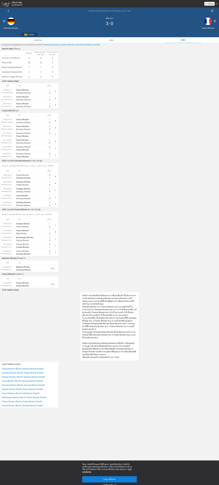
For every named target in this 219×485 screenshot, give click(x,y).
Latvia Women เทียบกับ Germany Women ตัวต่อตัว (22, 381)
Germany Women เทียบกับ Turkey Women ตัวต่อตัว (23, 373)
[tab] (37, 40)
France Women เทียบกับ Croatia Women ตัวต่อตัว (22, 401)
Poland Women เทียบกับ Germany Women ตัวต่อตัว (23, 368)
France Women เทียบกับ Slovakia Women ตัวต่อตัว (22, 405)
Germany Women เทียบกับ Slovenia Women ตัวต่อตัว (23, 385)
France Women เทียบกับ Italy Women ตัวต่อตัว (21, 393)
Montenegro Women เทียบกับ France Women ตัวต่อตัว (24, 397)
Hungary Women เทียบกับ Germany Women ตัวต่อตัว (23, 377)
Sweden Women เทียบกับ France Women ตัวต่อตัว (22, 389)
